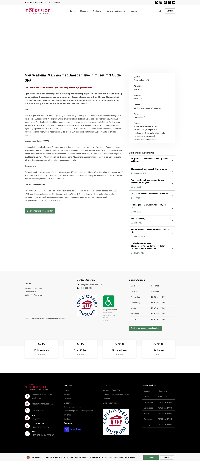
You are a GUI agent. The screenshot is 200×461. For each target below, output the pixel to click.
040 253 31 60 (38, 410)
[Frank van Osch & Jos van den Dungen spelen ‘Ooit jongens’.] (152, 184)
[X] (160, 2)
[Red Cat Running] (152, 220)
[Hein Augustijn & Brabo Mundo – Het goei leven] (152, 208)
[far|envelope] (79, 285)
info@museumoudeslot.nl (91, 285)
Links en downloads (111, 403)
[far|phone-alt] (79, 288)
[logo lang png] (37, 11)
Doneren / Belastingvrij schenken (116, 394)
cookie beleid (129, 457)
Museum (67, 394)
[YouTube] (173, 2)
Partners (106, 398)
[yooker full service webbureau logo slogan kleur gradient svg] (72, 429)
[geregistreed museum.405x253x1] (87, 305)
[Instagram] (165, 2)
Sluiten (166, 457)
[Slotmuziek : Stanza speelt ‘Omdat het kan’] (152, 171)
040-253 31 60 (87, 288)
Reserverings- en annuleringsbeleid (78, 410)
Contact (67, 419)
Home (66, 390)
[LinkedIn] (169, 2)
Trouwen (67, 415)
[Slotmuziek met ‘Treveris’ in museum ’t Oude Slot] (152, 233)
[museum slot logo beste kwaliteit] (36, 387)
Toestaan (151, 457)
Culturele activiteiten (72, 407)
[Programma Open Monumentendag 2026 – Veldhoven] (152, 160)
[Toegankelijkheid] (109, 301)
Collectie (67, 398)
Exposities (68, 403)
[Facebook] (156, 2)
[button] (160, 11)
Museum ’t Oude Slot (111, 390)
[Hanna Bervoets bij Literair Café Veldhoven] (152, 196)
